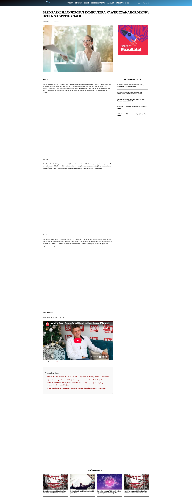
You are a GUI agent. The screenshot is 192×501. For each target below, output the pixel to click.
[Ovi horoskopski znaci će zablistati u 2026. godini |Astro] (82, 481)
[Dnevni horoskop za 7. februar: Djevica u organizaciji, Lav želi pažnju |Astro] (109, 481)
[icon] (140, 3)
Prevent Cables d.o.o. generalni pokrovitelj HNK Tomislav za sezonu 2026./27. (131, 100)
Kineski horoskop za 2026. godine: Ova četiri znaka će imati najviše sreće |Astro (135, 492)
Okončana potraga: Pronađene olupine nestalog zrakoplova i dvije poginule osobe (130, 85)
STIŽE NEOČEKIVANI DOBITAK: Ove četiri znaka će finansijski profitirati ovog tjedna (76, 388)
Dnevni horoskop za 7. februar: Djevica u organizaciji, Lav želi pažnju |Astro (109, 492)
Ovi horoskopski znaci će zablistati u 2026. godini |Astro (82, 492)
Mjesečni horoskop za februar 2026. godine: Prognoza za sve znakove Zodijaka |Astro (75, 380)
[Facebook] (134, 21)
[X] (138, 21)
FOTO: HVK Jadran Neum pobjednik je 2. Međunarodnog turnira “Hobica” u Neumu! (129, 92)
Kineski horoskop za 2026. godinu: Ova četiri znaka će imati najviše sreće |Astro (54, 492)
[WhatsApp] (147, 21)
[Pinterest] (143, 21)
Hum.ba (59, 362)
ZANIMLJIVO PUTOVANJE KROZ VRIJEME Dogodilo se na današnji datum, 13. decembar (78, 376)
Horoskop (46, 21)
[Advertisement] (78, 126)
